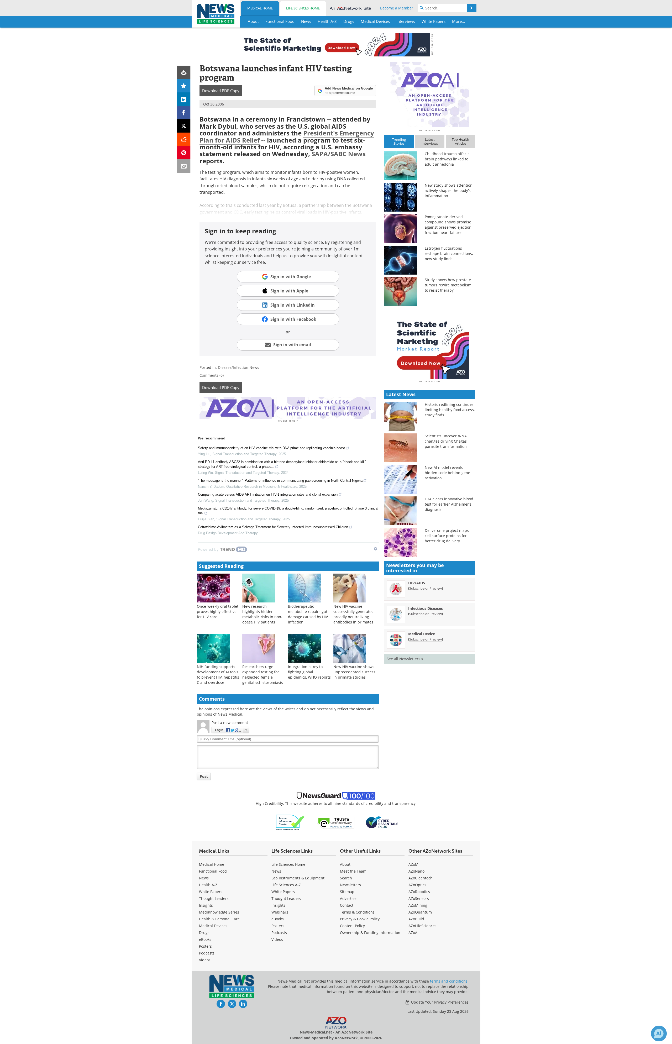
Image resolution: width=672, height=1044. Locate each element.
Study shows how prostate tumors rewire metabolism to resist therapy (448, 285)
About (345, 864)
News (204, 877)
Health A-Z (208, 884)
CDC (238, 212)
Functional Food (213, 871)
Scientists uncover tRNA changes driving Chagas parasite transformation (446, 441)
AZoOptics (417, 884)
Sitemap (347, 891)
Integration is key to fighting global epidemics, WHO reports (309, 672)
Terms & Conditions (357, 912)
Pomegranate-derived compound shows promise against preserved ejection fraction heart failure (448, 224)
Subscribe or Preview (425, 588)
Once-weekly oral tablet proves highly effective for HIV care (217, 611)
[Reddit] (184, 139)
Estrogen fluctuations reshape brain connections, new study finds (449, 253)
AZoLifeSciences (422, 925)
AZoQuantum (420, 912)
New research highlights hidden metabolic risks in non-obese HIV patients (262, 614)
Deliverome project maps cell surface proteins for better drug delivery (447, 535)
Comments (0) (212, 375)
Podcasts (206, 953)
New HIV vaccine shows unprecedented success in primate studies (354, 672)
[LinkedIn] (184, 99)
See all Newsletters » (405, 658)
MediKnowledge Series (219, 912)
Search (346, 877)
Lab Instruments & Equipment (297, 877)
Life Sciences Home (303, 8)
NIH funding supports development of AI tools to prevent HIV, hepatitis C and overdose (218, 674)
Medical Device (421, 633)
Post (204, 776)
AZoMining (417, 905)
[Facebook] (184, 112)
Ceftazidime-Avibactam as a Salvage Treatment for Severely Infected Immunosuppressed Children (273, 527)
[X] (184, 126)
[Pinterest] (184, 152)
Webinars (279, 912)
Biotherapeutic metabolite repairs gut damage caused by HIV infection (308, 614)
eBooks (205, 939)
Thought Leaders (214, 898)
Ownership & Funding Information (370, 932)
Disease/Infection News (238, 367)
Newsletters (350, 884)
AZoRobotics (419, 891)
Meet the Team (353, 871)
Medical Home (260, 8)
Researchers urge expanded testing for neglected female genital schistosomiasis (262, 674)
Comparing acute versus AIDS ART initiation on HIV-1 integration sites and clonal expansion (268, 494)
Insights (206, 905)
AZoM (413, 864)
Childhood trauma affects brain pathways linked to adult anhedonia (447, 159)
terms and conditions (449, 981)
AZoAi (413, 932)
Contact (346, 905)
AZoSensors (418, 898)
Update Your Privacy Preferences (439, 1002)
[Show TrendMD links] (376, 549)
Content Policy (352, 925)
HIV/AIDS (416, 582)
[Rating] (184, 85)
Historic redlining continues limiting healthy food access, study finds (450, 409)
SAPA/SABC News (339, 153)
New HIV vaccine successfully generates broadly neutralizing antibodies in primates (353, 614)
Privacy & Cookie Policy (360, 918)
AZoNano (416, 871)
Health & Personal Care (219, 918)
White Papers (210, 891)
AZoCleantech (420, 877)
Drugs (204, 932)
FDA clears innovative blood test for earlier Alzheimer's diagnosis (449, 504)
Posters (205, 946)
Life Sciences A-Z (286, 884)
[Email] (184, 166)
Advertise (348, 898)
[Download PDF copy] (184, 72)
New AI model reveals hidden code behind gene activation (447, 472)
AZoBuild (416, 918)
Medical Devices (213, 925)
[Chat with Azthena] (659, 1033)
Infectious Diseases (425, 608)
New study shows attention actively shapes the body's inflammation (448, 190)
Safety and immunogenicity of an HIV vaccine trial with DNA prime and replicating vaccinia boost (271, 448)
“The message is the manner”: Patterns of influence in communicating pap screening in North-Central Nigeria (280, 480)
